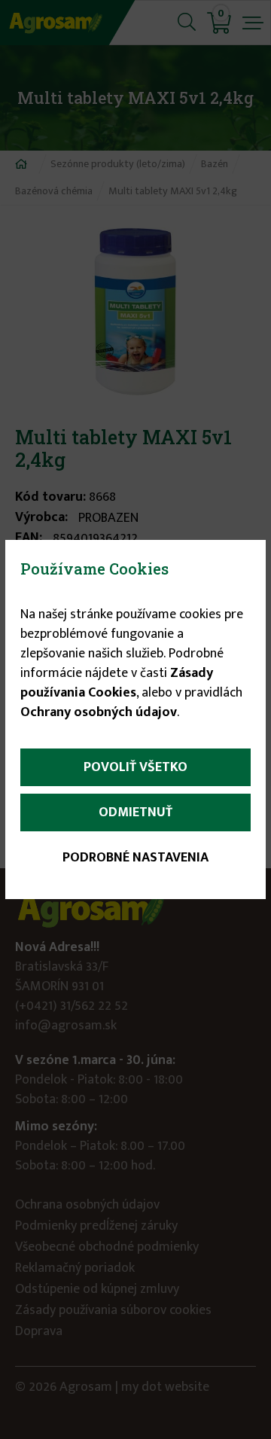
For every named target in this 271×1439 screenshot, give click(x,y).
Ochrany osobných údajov (98, 712)
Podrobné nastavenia (135, 857)
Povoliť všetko (135, 767)
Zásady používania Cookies (116, 683)
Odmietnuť (135, 812)
